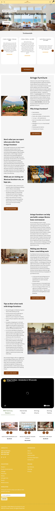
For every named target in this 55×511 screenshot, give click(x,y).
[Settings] (50, 2)
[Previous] (2, 51)
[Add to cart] (25, 432)
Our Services (36, 133)
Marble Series (5, 482)
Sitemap (30, 469)
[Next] (53, 51)
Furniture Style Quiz (33, 457)
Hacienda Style (23, 412)
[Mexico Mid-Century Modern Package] (27, 426)
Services (30, 453)
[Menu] (1, 2)
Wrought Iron (4, 478)
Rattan (3, 476)
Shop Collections (11, 208)
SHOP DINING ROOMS (37, 298)
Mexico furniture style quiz (16, 339)
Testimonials (27, 69)
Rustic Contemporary (7, 469)
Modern (3, 467)
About (29, 451)
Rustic (3, 480)
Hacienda (3, 473)
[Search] (4, 2)
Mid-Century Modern (8, 412)
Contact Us (30, 459)
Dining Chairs (36, 412)
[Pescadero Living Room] (45, 426)
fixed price (40, 123)
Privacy (29, 471)
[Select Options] (7, 432)
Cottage (3, 471)
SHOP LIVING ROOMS (11, 373)
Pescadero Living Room (45, 436)
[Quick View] (11, 432)
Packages (34, 118)
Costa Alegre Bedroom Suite (9, 436)
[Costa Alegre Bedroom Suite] (9, 426)
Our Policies (31, 467)
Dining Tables (49, 412)
